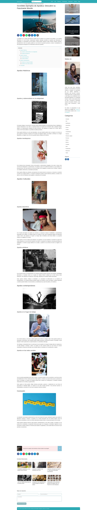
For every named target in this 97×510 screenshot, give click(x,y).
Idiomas (67, 142)
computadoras (68, 131)
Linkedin (78, 110)
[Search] (40, 1)
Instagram (68, 112)
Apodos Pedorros (19, 1)
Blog (79, 1)
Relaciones (70, 1)
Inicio (52, 1)
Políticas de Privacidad (34, 508)
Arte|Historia (68, 123)
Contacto (77, 109)
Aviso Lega (22, 508)
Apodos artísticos (25, 58)
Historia (75, 1)
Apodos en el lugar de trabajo (27, 62)
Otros (67, 146)
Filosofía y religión (69, 135)
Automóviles (68, 125)
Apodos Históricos (23, 50)
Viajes (67, 152)
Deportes (59, 1)
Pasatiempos (64, 1)
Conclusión (22, 65)
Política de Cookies (27, 508)
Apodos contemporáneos (24, 60)
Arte (55, 1)
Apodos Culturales (23, 55)
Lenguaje (67, 144)
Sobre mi (44, 508)
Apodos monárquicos (26, 53)
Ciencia (67, 127)
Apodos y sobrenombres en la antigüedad (29, 51)
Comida (67, 129)
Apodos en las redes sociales (27, 63)
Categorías (40, 508)
